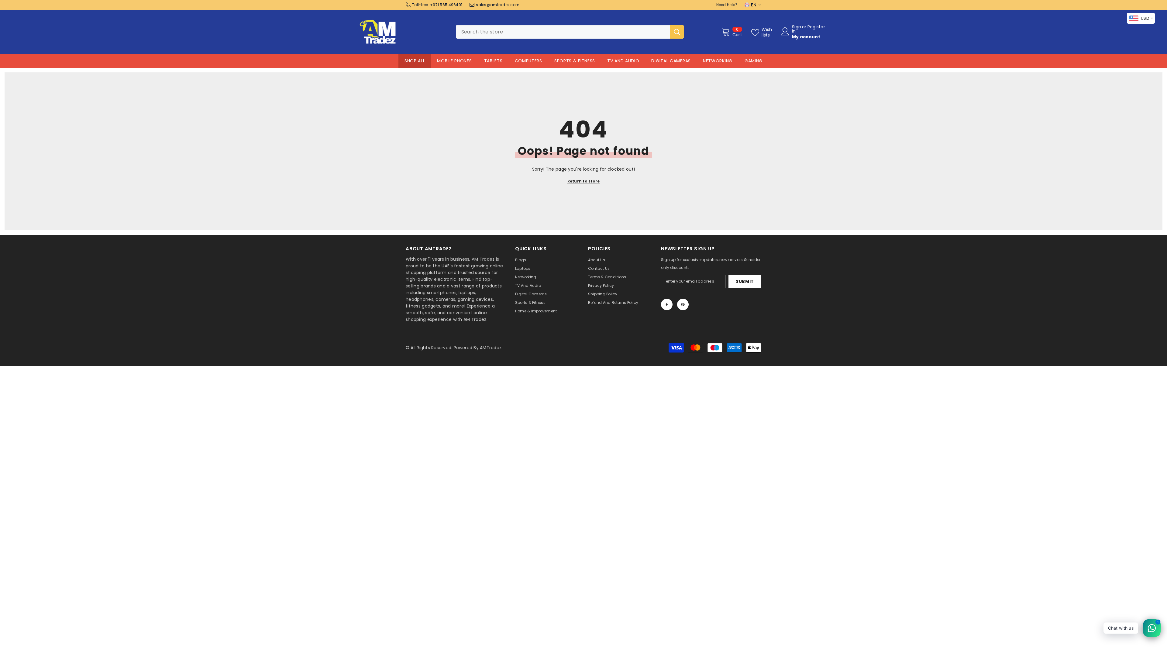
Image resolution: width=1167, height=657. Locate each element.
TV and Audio (623, 61)
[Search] (570, 32)
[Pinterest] (683, 304)
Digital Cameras (671, 61)
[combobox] (563, 32)
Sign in (796, 29)
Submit (745, 281)
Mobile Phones (454, 61)
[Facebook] (667, 304)
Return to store (583, 181)
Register (816, 27)
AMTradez (490, 348)
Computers (528, 61)
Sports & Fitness (574, 61)
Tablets (493, 61)
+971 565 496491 (446, 4)
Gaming (754, 61)
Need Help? (727, 4)
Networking (717, 61)
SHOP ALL (414, 61)
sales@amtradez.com (497, 4)
